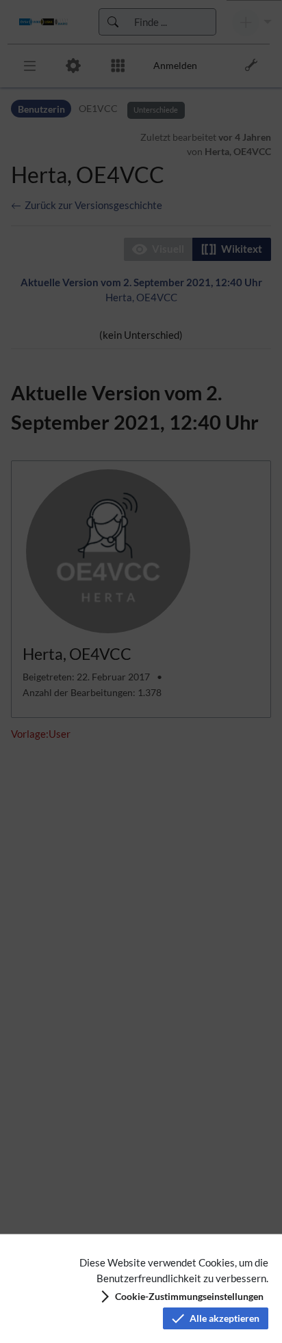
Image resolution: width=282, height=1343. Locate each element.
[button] (181, 1296)
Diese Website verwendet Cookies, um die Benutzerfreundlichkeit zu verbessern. (173, 1270)
